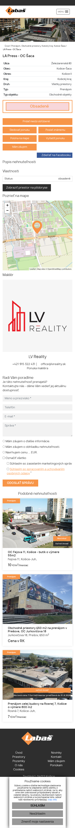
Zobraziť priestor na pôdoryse (26, 187)
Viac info (52, 800)
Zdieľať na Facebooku (56, 155)
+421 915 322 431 (23, 364)
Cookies (18, 769)
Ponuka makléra (37, 368)
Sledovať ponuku (20, 130)
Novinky (56, 752)
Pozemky (19, 761)
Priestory (18, 757)
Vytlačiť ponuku (55, 138)
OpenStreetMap (54, 268)
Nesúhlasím (37, 813)
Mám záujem (19, 147)
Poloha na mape (19, 138)
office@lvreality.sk (53, 364)
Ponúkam (56, 765)
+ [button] (7, 205)
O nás (19, 765)
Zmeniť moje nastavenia (37, 821)
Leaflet (33, 268)
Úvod (7, 46)
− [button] (7, 210)
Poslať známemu (55, 130)
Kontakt (56, 757)
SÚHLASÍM (38, 805)
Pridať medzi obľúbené (36, 121)
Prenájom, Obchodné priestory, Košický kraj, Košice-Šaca (38, 46)
